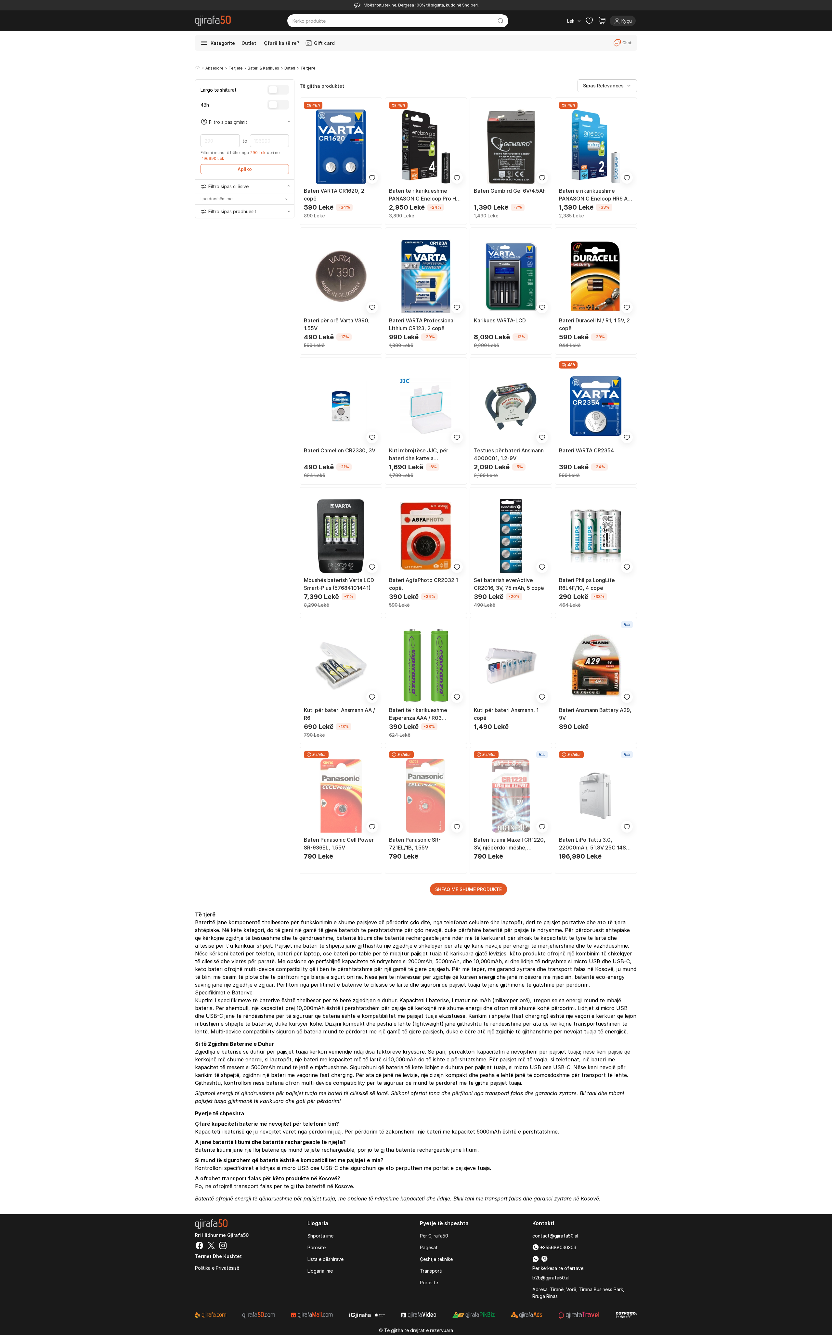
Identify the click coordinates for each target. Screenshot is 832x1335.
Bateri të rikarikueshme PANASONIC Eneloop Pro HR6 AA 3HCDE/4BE (425, 195)
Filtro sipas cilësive (228, 186)
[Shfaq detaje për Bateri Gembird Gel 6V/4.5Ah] (511, 147)
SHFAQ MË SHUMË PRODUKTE (468, 889)
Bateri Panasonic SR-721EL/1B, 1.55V (415, 843)
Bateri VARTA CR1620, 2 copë (334, 195)
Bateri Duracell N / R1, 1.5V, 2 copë (594, 324)
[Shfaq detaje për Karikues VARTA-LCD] (511, 277)
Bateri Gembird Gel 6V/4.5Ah (510, 191)
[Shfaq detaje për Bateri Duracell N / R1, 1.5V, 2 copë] (596, 277)
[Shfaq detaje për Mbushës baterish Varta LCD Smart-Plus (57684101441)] (341, 536)
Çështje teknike (436, 1259)
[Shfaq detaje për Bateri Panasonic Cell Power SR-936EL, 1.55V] (341, 796)
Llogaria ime (320, 1271)
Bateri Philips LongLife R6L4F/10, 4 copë (587, 584)
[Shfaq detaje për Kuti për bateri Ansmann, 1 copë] (511, 666)
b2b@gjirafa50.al (550, 1277)
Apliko (245, 169)
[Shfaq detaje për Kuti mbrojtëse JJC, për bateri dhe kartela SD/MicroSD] (426, 406)
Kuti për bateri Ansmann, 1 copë (506, 714)
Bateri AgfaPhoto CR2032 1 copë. (423, 584)
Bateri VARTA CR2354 (586, 450)
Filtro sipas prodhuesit (232, 211)
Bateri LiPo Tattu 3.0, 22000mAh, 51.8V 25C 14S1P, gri (596, 843)
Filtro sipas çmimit (228, 121)
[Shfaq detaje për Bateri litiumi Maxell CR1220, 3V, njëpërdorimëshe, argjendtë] (511, 796)
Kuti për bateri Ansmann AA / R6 (339, 714)
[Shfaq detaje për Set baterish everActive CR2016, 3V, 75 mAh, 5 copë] (511, 536)
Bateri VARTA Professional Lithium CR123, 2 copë (422, 324)
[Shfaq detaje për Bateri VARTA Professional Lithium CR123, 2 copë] (426, 277)
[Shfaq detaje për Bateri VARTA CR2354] (596, 406)
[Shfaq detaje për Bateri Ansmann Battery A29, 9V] (596, 666)
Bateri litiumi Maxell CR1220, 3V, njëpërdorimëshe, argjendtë (509, 843)
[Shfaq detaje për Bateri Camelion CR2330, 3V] (341, 406)
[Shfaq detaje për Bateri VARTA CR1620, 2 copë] (341, 147)
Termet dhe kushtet (218, 1256)
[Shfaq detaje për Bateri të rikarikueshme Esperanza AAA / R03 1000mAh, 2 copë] (426, 666)
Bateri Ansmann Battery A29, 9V (595, 714)
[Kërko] (500, 21)
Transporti (431, 1271)
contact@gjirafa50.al (555, 1235)
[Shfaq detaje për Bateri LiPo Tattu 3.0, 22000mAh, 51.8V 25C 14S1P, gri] (596, 796)
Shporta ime (320, 1235)
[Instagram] (223, 1246)
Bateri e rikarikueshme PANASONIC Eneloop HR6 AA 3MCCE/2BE (595, 195)
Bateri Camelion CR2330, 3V (339, 450)
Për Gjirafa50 (434, 1235)
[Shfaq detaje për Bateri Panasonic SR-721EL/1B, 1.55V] (426, 796)
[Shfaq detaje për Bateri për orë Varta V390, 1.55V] (341, 277)
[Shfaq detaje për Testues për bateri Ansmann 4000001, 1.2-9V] (511, 406)
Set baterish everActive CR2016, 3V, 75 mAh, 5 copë (509, 584)
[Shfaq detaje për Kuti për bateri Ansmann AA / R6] (341, 666)
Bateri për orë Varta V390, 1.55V (337, 324)
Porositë (316, 1247)
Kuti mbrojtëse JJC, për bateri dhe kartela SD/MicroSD (418, 454)
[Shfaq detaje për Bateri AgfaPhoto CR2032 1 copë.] (426, 536)
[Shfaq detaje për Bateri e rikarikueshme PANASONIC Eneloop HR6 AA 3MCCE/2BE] (596, 147)
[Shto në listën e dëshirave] (372, 178)
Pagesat (429, 1247)
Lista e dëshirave (325, 1259)
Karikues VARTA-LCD (500, 320)
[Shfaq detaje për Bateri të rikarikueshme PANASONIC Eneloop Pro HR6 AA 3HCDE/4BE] (426, 147)
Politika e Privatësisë (217, 1268)
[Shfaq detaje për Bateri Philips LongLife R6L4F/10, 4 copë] (596, 536)
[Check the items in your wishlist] (589, 20)
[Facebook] (199, 1246)
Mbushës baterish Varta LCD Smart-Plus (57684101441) (339, 584)
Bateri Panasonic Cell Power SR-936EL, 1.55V (339, 843)
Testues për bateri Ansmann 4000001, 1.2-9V (509, 454)
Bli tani (588, 1093)
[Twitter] (211, 1246)
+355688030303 (557, 1247)
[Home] (197, 68)
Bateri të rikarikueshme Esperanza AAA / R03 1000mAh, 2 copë (418, 714)
